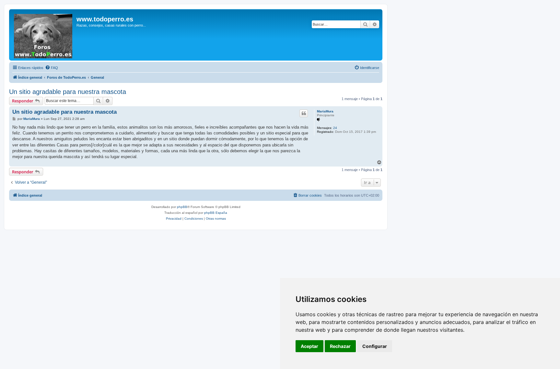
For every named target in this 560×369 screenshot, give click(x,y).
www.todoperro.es (104, 19)
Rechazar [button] (340, 346)
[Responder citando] (303, 113)
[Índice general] (43, 35)
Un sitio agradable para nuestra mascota (67, 91)
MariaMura (325, 111)
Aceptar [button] (309, 346)
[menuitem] (51, 68)
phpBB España (215, 212)
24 (335, 128)
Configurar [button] (374, 346)
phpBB (182, 207)
